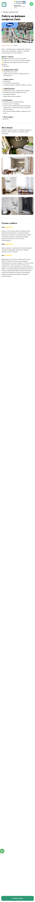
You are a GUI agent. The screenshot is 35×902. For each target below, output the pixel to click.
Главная (4, 45)
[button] (17, 898)
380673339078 (19, 3)
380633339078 (19, 1)
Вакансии (10, 45)
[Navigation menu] (31, 4)
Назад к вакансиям (10, 12)
